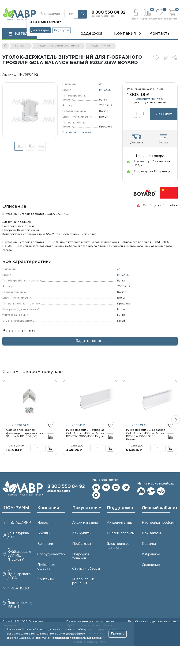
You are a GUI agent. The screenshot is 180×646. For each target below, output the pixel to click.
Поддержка (120, 508)
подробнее (75, 633)
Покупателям (87, 508)
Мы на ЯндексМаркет (141, 491)
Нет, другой (61, 30)
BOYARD (105, 90)
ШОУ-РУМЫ (15, 508)
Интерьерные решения (83, 581)
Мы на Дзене (116, 487)
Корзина (149, 543)
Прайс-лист (81, 543)
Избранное (151, 554)
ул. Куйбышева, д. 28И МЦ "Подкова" (19, 553)
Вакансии (45, 543)
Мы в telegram (126, 487)
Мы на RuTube (96, 487)
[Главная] (6, 46)
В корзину (163, 114)
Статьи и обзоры (86, 568)
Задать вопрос (90, 341)
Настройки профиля (159, 522)
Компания (48, 508)
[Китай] (169, 193)
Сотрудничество (51, 554)
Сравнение (151, 565)
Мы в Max (96, 495)
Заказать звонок (103, 16)
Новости (44, 522)
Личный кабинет (160, 508)
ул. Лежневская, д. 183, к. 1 (20, 603)
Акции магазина (85, 522)
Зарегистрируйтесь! (150, 99)
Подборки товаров (80, 556)
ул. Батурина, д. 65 (19, 535)
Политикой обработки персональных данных (68, 638)
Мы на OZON (151, 491)
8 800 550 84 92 (108, 12)
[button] (136, 14)
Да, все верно (40, 30)
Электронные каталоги (118, 545)
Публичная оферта (46, 567)
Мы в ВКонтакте (106, 487)
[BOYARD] (145, 193)
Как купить (81, 533)
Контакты (160, 33)
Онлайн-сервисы (121, 533)
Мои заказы (151, 533)
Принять (117, 633)
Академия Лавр (119, 522)
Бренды (43, 533)
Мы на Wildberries (161, 491)
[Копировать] (41, 74)
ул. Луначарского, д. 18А (19, 574)
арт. (16, 425)
